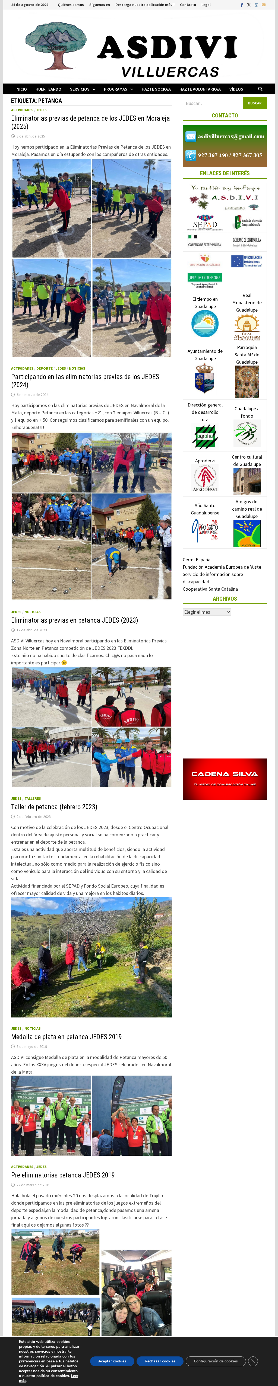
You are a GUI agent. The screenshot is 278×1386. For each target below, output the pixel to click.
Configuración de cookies (216, 1361)
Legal (206, 4)
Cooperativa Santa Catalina (210, 589)
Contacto (188, 4)
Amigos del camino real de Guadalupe (247, 508)
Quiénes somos (71, 4)
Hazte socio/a (156, 89)
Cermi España (196, 559)
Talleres (32, 798)
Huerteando (48, 89)
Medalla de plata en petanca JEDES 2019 (66, 1037)
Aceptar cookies (112, 1361)
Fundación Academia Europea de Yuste (222, 567)
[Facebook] (242, 4)
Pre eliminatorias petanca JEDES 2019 (63, 1175)
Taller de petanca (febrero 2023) (54, 807)
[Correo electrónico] (263, 4)
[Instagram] (256, 4)
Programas (115, 89)
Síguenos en (99, 4)
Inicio (21, 89)
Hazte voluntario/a (200, 89)
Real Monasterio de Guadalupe (247, 302)
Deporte (44, 368)
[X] (249, 4)
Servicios (80, 89)
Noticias (77, 368)
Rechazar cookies (160, 1361)
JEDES (41, 109)
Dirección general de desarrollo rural (205, 412)
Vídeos (236, 89)
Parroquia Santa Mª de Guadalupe (247, 354)
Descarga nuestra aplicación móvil (145, 4)
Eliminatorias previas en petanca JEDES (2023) (74, 620)
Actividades (22, 109)
